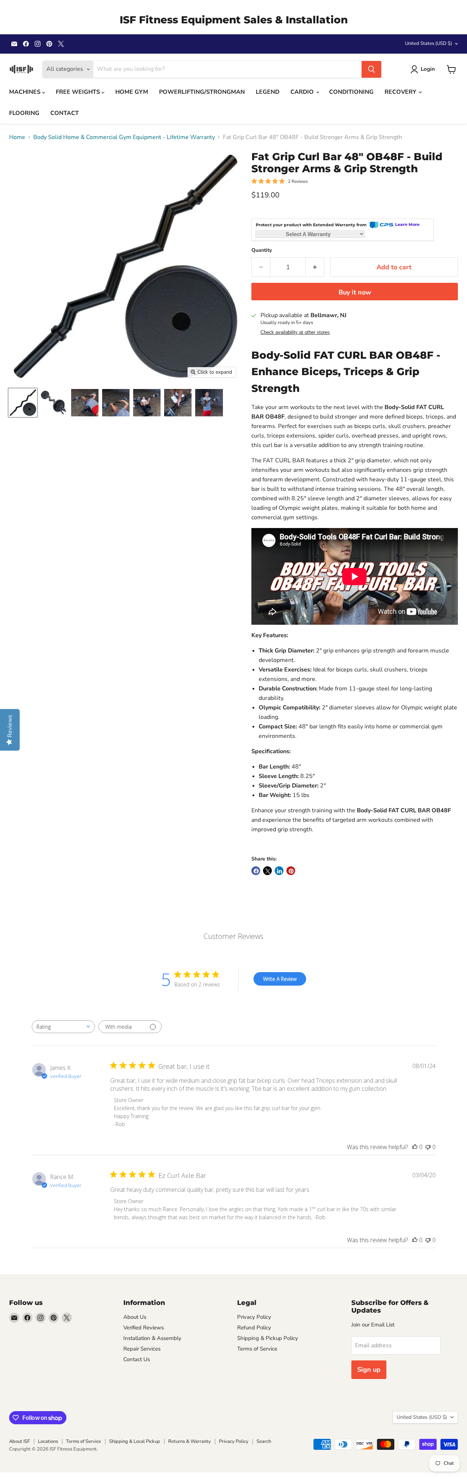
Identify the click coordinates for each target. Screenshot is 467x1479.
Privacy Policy (254, 1317)
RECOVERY (401, 92)
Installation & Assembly (152, 1338)
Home (17, 137)
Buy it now (355, 292)
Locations (48, 1441)
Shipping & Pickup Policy (267, 1338)
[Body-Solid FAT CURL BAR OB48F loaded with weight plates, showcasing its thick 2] (53, 402)
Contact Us (136, 1359)
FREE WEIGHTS (78, 92)
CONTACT (64, 113)
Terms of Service (257, 1348)
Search (263, 1441)
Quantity (261, 250)
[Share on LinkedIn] (279, 870)
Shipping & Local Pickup (134, 1441)
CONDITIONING (351, 92)
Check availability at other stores (295, 332)
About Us (134, 1317)
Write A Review (280, 978)
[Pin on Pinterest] (290, 870)
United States (428, 43)
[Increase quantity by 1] (315, 267)
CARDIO (302, 92)
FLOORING (24, 113)
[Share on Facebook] (255, 870)
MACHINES (25, 92)
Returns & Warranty (189, 1441)
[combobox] (63, 1026)
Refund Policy (254, 1327)
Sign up (369, 1369)
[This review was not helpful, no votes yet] (428, 1147)
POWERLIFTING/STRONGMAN (202, 92)
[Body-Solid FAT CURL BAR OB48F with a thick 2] (22, 402)
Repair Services (142, 1348)
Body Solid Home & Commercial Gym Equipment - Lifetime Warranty (124, 137)
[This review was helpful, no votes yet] (414, 1147)
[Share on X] (267, 870)
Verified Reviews (143, 1327)
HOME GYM (131, 92)
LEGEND (267, 92)
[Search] (371, 69)
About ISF (19, 1441)
